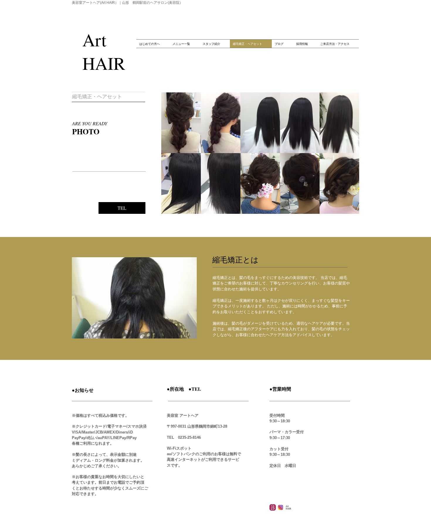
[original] (280, 507)
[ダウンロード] (272, 507)
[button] (181, 122)
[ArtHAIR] (288, 507)
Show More (260, 218)
